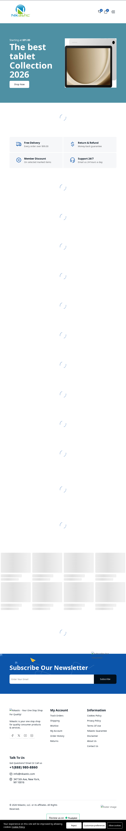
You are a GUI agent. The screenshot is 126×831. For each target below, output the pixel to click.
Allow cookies (115, 825)
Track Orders (56, 715)
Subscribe (105, 679)
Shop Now (19, 84)
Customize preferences (94, 825)
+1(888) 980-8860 (24, 767)
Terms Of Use (94, 725)
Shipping (55, 720)
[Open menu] (112, 12)
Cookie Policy (18, 826)
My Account (56, 730)
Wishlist (54, 725)
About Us (91, 741)
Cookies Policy (94, 715)
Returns (54, 741)
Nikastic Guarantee (97, 730)
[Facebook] (12, 735)
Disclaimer (92, 735)
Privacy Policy (94, 720)
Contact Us (92, 746)
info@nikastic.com (24, 774)
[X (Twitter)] (19, 735)
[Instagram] (32, 735)
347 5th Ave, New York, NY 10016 (27, 781)
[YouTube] (25, 735)
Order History (57, 735)
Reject (74, 825)
